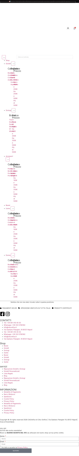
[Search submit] (76, 57)
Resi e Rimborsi (9, 394)
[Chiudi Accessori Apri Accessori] (8, 159)
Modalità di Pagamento (12, 392)
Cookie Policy (9, 399)
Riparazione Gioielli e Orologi (14, 369)
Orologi (6, 350)
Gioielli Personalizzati (12, 371)
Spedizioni (7, 397)
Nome (2, 436)
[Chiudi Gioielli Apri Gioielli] (13, 64)
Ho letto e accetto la (15, 447)
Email (2, 441)
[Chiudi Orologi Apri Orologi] (13, 110)
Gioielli (6, 348)
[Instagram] (7, 314)
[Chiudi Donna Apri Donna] (13, 255)
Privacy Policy (9, 401)
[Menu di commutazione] (4, 57)
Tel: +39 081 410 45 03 (12, 323)
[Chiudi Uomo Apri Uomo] (12, 208)
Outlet (6, 353)
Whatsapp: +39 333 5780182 (14, 325)
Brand (6, 346)
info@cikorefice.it (10, 327)
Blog (5, 376)
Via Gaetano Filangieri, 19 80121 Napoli (18, 330)
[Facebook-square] (2, 314)
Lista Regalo (8, 373)
